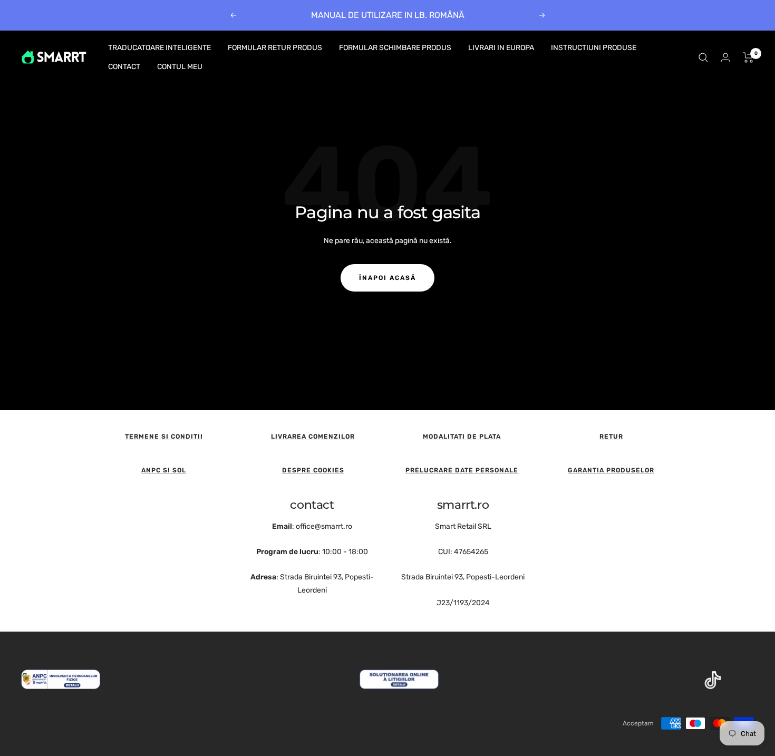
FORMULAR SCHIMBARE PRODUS (395, 47)
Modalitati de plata (462, 436)
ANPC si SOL (163, 470)
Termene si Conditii (164, 436)
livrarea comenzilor (313, 436)
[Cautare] (703, 57)
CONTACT (124, 66)
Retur (611, 436)
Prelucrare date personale (461, 470)
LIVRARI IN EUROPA (501, 47)
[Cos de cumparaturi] (748, 57)
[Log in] (725, 57)
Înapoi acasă (387, 278)
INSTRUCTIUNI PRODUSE (593, 47)
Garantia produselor (611, 470)
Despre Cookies (313, 470)
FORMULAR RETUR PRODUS (275, 47)
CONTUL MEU (179, 66)
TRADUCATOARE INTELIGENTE (159, 47)
